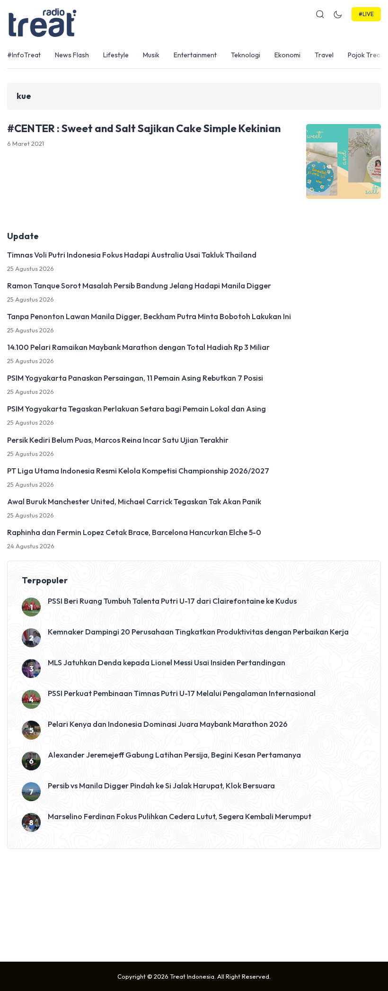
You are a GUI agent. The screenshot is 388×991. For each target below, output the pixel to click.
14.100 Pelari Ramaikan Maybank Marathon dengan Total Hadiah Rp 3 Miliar (138, 347)
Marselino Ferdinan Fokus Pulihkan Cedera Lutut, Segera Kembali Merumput (179, 816)
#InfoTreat (24, 55)
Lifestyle (116, 55)
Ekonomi (287, 55)
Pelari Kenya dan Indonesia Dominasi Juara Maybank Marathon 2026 (168, 724)
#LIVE (366, 14)
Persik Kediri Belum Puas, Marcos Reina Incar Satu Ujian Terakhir (118, 440)
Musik (151, 55)
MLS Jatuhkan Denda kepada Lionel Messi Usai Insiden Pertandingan (166, 662)
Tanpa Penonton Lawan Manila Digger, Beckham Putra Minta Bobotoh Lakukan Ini (149, 316)
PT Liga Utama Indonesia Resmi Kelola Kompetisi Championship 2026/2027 (138, 470)
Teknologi (245, 55)
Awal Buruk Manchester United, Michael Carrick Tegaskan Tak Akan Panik (134, 501)
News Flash (72, 55)
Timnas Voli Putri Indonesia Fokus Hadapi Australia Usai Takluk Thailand (131, 254)
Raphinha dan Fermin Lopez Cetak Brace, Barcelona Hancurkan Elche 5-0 (134, 532)
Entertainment (195, 55)
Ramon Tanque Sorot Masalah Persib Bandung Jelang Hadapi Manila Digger (139, 285)
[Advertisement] (194, 903)
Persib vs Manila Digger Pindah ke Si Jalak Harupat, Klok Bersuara (161, 785)
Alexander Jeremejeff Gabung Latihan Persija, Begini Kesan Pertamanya (174, 754)
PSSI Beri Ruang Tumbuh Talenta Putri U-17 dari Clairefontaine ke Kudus (172, 601)
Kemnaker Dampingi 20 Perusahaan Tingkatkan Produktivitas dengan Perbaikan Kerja (198, 631)
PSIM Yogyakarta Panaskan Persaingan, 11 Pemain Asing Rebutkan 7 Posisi (135, 378)
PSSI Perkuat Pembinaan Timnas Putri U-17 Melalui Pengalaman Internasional (182, 693)
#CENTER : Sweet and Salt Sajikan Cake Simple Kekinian (144, 128)
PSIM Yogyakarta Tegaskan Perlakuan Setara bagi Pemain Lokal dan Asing (136, 408)
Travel (324, 55)
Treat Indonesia (192, 976)
